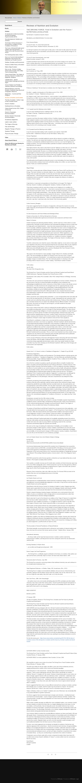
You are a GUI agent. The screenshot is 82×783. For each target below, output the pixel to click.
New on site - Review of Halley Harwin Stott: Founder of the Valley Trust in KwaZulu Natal (14, 71)
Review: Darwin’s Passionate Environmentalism (12, 116)
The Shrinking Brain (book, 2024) (13, 54)
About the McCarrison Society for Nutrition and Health (14, 144)
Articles (19, 17)
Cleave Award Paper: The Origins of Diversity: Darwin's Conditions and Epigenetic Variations (14, 76)
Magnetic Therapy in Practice (12, 129)
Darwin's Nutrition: (10, 103)
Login (77, 779)
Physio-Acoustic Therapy (11, 133)
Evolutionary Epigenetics (11, 119)
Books (7, 28)
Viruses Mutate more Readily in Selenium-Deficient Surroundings (13, 85)
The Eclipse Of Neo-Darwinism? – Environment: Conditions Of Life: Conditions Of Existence (14, 44)
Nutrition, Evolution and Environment (14, 62)
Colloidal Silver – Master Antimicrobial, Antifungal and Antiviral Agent (14, 81)
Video (6, 137)
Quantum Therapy (10, 131)
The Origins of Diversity (11, 124)
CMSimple (59, 779)
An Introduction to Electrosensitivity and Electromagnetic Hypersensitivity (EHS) (14, 35)
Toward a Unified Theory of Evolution (14, 64)
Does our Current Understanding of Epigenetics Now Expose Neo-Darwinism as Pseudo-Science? (14, 58)
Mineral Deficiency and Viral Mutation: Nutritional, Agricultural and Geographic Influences (14, 90)
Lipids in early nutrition (11, 122)
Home (14, 17)
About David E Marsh (11, 140)
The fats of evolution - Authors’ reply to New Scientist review (14, 100)
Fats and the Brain (10, 126)
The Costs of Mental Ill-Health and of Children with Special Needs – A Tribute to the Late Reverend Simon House (14, 50)
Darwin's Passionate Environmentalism (10, 112)
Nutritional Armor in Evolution (12, 106)
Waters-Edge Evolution (11, 67)
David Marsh (8, 25)
